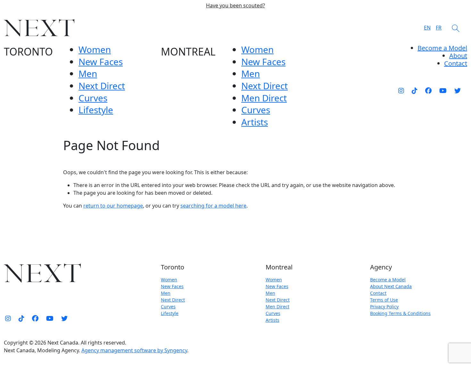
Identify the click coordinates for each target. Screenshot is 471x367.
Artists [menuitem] (254, 122)
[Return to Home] (39, 28)
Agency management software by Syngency (134, 350)
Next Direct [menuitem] (101, 86)
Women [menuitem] (94, 49)
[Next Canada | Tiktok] (414, 90)
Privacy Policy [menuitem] (384, 306)
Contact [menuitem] (378, 293)
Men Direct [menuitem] (264, 98)
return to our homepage (113, 205)
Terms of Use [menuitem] (384, 300)
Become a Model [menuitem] (442, 48)
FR (439, 27)
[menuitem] (458, 55)
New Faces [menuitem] (100, 61)
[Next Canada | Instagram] (401, 90)
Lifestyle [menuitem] (95, 110)
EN (427, 27)
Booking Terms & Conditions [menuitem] (400, 313)
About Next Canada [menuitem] (391, 286)
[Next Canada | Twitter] (457, 90)
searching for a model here (213, 205)
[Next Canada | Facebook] (428, 90)
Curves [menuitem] (92, 98)
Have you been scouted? (235, 6)
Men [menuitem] (87, 73)
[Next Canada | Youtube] (443, 90)
